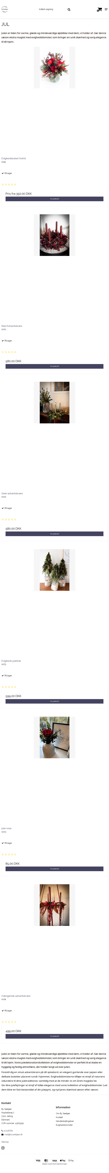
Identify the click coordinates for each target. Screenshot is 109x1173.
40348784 (8, 1131)
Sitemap (5, 1142)
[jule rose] (54, 770)
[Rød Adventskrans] (54, 267)
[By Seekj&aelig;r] (18, 9)
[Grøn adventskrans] (54, 435)
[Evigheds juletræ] (54, 602)
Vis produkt (54, 199)
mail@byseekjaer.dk (13, 1134)
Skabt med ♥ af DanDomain (54, 1164)
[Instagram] (2, 1148)
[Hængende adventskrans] (54, 937)
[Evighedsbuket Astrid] (54, 100)
